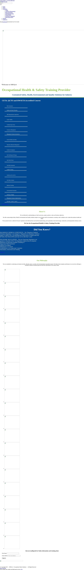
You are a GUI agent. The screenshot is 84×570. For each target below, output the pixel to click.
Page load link (3, 568)
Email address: (5, 555)
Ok (21, 569)
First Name (4, 553)
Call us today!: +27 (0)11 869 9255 (7, 0)
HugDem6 (5, 21)
